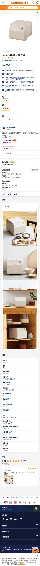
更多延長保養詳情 (6, 137)
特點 (3, 194)
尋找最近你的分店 (6, 509)
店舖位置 (4, 507)
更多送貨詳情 (34, 170)
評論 (15, 194)
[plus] (15, 120)
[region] (20, 559)
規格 (9, 194)
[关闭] (38, 555)
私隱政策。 (21, 564)
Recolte (6, 55)
